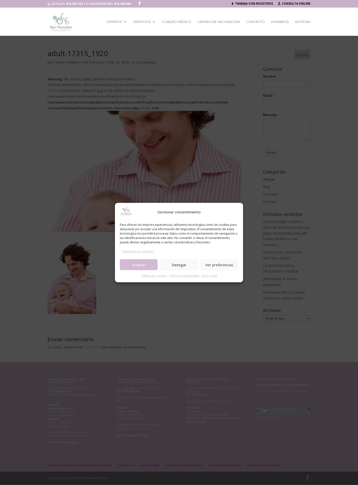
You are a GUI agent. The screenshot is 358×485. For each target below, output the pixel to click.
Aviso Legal (209, 276)
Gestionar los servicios (138, 251)
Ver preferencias (219, 264)
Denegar (179, 264)
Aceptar (138, 264)
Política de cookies (154, 276)
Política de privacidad (184, 276)
